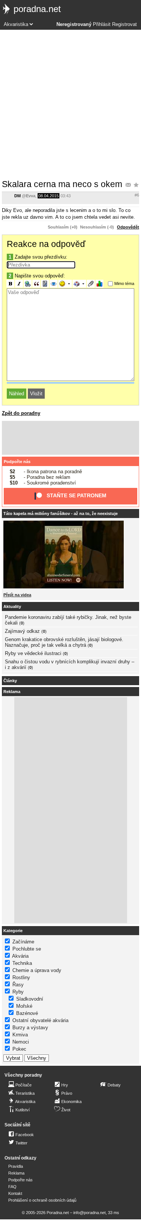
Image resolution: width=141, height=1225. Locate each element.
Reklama (16, 1173)
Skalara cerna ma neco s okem (62, 184)
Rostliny (21, 977)
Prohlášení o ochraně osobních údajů (42, 1200)
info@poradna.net (89, 1212)
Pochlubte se (26, 949)
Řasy (18, 984)
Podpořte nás (17, 461)
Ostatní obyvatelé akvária (40, 1020)
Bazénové (27, 1013)
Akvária (20, 956)
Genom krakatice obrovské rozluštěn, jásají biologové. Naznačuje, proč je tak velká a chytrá (64, 642)
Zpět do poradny (21, 413)
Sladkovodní (29, 999)
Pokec (19, 1049)
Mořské (24, 1006)
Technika (22, 963)
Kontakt (15, 1193)
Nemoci (20, 1042)
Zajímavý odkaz (22, 631)
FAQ (12, 1186)
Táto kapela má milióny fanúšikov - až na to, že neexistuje (60, 513)
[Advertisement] (70, 104)
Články (10, 680)
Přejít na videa (17, 595)
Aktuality (12, 606)
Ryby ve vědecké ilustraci (33, 653)
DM (17, 196)
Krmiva (20, 1035)
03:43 (66, 196)
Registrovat (124, 24)
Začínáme (23, 942)
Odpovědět (128, 227)
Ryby (18, 992)
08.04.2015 (48, 196)
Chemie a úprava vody (36, 970)
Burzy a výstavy (30, 1027)
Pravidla (15, 1166)
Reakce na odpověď (46, 244)
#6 (137, 195)
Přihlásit (102, 24)
